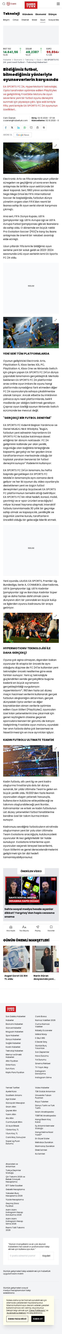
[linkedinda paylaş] (18, 127)
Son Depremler (42, 1052)
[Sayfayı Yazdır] (37, 127)
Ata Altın (10, 1118)
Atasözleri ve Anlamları (12, 1165)
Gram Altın (11, 1106)
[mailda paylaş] (31, 127)
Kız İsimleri (40, 1153)
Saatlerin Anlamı (14, 1095)
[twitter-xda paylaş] (12, 127)
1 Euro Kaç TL (12, 1133)
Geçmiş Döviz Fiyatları (12, 1204)
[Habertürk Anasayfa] (31, 4)
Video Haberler (42, 1087)
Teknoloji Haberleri (14, 1050)
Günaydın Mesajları (15, 1103)
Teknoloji (11, 13)
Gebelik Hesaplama (15, 1189)
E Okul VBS (40, 1038)
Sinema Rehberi (42, 1063)
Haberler (7, 59)
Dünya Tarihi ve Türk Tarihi (45, 1106)
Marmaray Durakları (45, 1146)
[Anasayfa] (11, 1009)
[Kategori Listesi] (58, 4)
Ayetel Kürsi (11, 1091)
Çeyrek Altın (11, 1110)
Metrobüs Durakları (44, 1142)
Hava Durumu (42, 1055)
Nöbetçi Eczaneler (43, 1030)
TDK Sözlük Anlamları (45, 1091)
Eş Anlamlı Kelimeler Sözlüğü (44, 1127)
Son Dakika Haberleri (15, 1016)
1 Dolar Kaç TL (12, 1129)
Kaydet (46, 1255)
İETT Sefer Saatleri (14, 1185)
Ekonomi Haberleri (14, 1024)
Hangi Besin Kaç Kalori (43, 1120)
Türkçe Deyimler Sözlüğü (13, 1171)
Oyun (42, 19)
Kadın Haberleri (13, 1047)
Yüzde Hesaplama (15, 1199)
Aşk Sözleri (11, 1099)
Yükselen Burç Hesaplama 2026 (14, 1194)
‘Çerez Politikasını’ (37, 1310)
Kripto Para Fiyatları (15, 1072)
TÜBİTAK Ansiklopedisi (45, 1115)
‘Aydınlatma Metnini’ (16, 1313)
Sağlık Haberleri (13, 1043)
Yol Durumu (40, 1059)
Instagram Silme (43, 1077)
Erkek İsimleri (41, 1150)
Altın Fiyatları (12, 1061)
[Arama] (4, 4)
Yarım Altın (11, 1114)
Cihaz (15, 19)
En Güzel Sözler (42, 1138)
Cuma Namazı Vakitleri (42, 1025)
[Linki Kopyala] (43, 127)
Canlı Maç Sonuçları (16, 1137)
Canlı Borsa (41, 1016)
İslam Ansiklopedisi (44, 1111)
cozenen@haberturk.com (15, 120)
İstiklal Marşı (41, 1034)
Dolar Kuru (11, 1064)
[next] (57, 964)
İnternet (25, 19)
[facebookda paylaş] (5, 127)
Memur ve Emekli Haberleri (14, 1055)
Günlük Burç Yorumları (41, 1047)
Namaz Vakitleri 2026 (45, 1020)
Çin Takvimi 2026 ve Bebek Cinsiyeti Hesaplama (15, 1179)
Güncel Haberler (13, 1027)
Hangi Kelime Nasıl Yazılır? (44, 1133)
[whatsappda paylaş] (24, 127)
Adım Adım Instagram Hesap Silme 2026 (14, 1221)
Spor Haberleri (12, 1035)
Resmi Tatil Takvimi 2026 (15, 1228)
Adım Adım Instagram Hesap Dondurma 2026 (14, 1212)
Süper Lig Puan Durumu (13, 1142)
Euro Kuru (10, 1068)
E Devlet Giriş (41, 1041)
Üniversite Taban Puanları (43, 1096)
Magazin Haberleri (14, 1031)
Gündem (27, 14)
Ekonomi (40, 14)
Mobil (34, 19)
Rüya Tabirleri (41, 1101)
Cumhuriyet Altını (14, 1122)
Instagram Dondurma (40, 1072)
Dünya (52, 14)
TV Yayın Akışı (41, 1067)
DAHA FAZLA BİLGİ (17, 1318)
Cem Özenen (9, 118)
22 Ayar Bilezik (12, 1125)
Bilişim (6, 19)
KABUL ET (38, 1318)
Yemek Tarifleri (13, 1087)
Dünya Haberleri (13, 1039)
